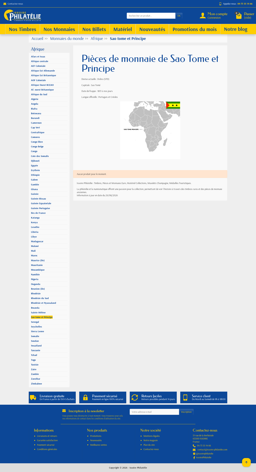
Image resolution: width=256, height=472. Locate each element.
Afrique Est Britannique (43, 75)
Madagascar (37, 241)
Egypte (34, 165)
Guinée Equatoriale (41, 203)
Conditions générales (47, 449)
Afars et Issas (38, 56)
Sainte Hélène (38, 312)
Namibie (35, 274)
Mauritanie (37, 265)
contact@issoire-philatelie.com (212, 449)
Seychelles (36, 326)
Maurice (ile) (38, 260)
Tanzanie (35, 350)
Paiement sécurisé (45, 444)
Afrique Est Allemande (43, 70)
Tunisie (34, 364)
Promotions (95, 435)
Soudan (35, 340)
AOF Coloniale (38, 80)
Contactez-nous (15, 3)
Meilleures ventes (98, 444)
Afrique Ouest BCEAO (42, 84)
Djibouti (35, 160)
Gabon (34, 179)
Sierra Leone (37, 331)
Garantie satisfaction (47, 440)
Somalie (35, 336)
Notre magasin (150, 440)
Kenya (34, 222)
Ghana (34, 189)
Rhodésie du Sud (40, 298)
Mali (33, 250)
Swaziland (36, 345)
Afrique (37, 49)
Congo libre (37, 141)
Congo (34, 151)
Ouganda (35, 284)
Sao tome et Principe (42, 317)
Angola (34, 103)
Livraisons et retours (47, 435)
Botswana (36, 113)
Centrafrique (37, 132)
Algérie (34, 99)
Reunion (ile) (38, 288)
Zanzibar (35, 378)
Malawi (35, 246)
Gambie (35, 184)
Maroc (34, 255)
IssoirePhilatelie (203, 457)
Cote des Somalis (40, 156)
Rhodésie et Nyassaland (43, 302)
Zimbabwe (36, 383)
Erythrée (35, 170)
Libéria (34, 231)
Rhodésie (36, 293)
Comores (35, 137)
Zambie (35, 374)
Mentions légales (151, 435)
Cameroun (36, 122)
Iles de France (38, 212)
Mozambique (38, 269)
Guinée (34, 193)
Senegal (35, 321)
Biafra (34, 108)
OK (178, 15)
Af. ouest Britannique (42, 89)
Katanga (35, 217)
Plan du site (149, 444)
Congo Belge (37, 146)
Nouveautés (96, 440)
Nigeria (34, 279)
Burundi (35, 118)
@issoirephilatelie (204, 453)
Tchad (34, 355)
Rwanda (35, 307)
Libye (34, 236)
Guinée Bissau (38, 198)
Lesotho (35, 227)
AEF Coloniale (38, 65)
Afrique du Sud (39, 94)
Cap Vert (35, 127)
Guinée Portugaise (40, 208)
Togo (33, 359)
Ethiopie (35, 174)
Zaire (33, 369)
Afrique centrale (39, 61)
